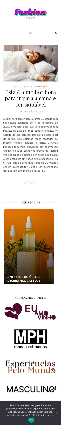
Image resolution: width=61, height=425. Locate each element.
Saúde (18, 86)
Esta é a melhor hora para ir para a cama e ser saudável (30, 98)
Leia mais (30, 182)
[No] (57, 413)
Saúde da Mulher (35, 86)
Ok (31, 420)
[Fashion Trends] (30, 13)
